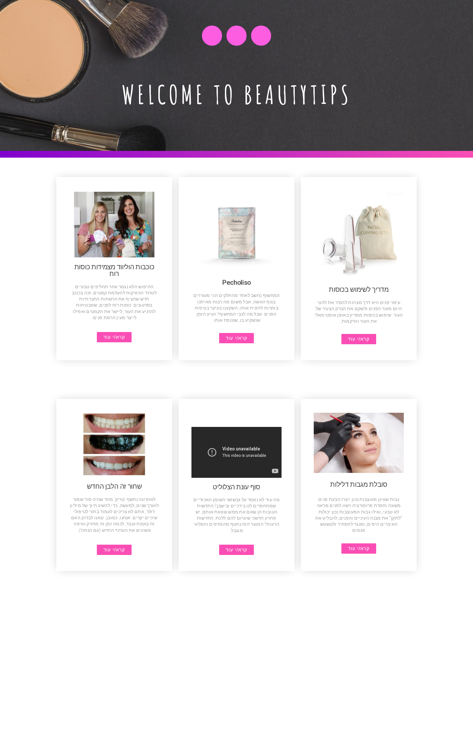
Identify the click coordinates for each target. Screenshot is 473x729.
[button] (358, 339)
